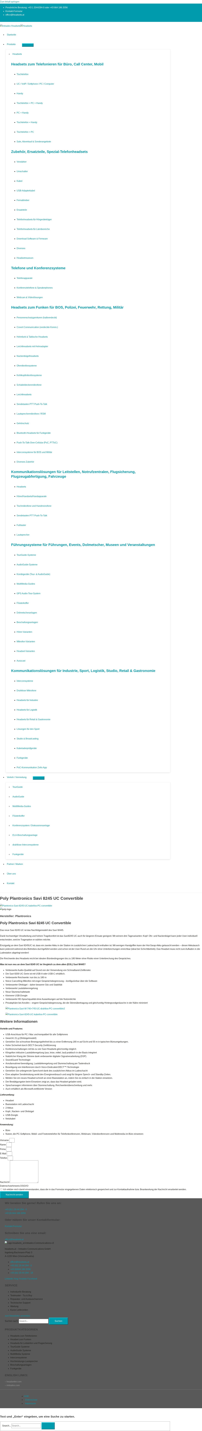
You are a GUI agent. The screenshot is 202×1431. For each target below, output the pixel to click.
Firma (3, 1149)
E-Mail (3, 1153)
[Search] (48, 1425)
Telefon (4, 1158)
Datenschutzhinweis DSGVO (14, 1186)
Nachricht (5, 1182)
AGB (26, 1396)
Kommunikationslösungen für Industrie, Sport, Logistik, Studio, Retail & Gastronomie (83, 671)
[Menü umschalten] (28, 45)
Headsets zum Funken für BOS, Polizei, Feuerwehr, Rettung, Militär (67, 307)
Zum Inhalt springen (9, 2)
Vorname (4, 1140)
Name (3, 1144)
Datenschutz (31, 1400)
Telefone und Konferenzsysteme (38, 268)
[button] (1, 20)
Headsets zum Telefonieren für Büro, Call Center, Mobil (57, 64)
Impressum (30, 1403)
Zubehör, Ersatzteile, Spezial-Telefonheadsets (49, 152)
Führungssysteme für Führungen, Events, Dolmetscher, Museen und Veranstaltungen (83, 545)
